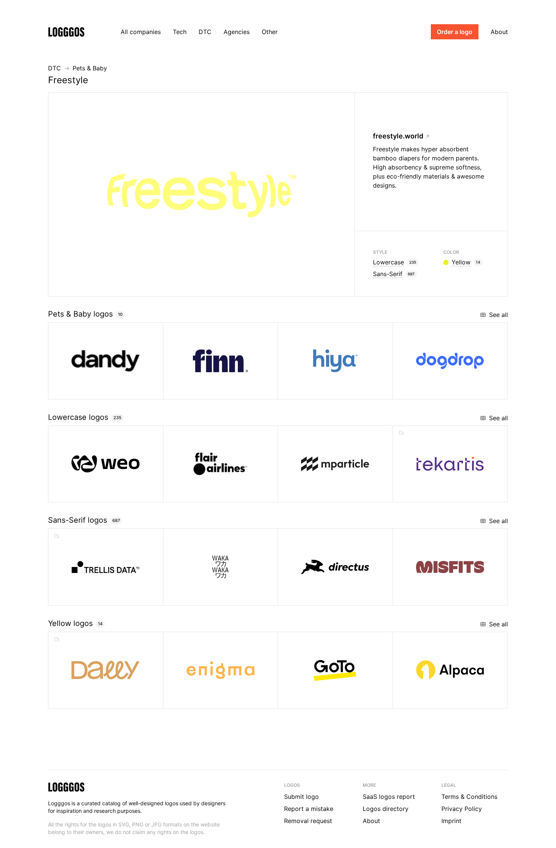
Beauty (83, 700)
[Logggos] (66, 31)
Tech (179, 32)
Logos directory (385, 808)
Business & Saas (325, 700)
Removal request (308, 821)
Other (270, 32)
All (141, 32)
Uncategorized (96, 493)
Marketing (317, 493)
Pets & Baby (90, 68)
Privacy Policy (461, 808)
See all (498, 314)
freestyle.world (398, 136)
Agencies (237, 32)
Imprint (451, 821)
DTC (205, 32)
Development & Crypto (333, 596)
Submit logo (301, 796)
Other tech (433, 493)
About (499, 32)
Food (425, 596)
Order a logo (454, 32)
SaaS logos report (389, 796)
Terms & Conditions (469, 796)
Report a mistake (308, 808)
